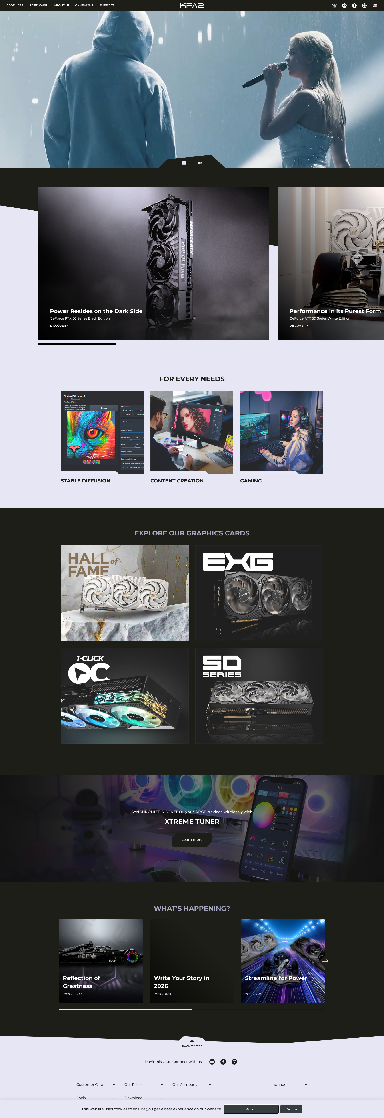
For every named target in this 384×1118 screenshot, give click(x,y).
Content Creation (177, 481)
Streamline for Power (276, 978)
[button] (77, 344)
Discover (59, 325)
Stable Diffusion (85, 481)
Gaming (251, 481)
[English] (375, 5)
